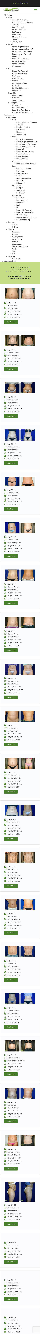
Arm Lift (15, 25)
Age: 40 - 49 (12, 350)
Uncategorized (10, 261)
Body (10, 17)
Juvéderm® (20, 190)
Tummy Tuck (17, 42)
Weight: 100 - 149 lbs (15, 361)
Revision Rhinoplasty (20, 88)
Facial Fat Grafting (19, 83)
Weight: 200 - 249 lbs (15, 690)
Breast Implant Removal (21, 54)
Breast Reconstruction (20, 59)
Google (15, 234)
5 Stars (15, 227)
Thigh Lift (16, 39)
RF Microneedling (23, 220)
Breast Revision (18, 64)
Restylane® (20, 193)
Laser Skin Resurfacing (21, 110)
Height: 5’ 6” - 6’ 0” (14, 311)
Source (11, 229)
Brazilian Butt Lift (19, 30)
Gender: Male (12, 728)
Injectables (12, 93)
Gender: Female (13, 306)
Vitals (14, 249)
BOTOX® (19, 188)
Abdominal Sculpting (20, 20)
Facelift (15, 81)
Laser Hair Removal (19, 108)
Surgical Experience (20, 246)
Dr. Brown (16, 259)
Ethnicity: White (13, 308)
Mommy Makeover (19, 37)
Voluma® (15, 98)
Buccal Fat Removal (20, 71)
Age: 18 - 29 (12, 490)
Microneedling (21, 215)
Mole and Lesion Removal (26, 164)
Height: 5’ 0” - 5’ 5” (14, 499)
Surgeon (11, 256)
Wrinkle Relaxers (18, 100)
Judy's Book (17, 239)
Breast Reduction (19, 61)
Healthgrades (17, 237)
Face (10, 69)
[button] (35, 10)
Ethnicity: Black (13, 1211)
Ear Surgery (16, 76)
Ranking (11, 222)
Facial (18, 205)
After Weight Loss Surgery (22, 22)
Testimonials (9, 115)
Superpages (17, 244)
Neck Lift (15, 86)
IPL (17, 207)
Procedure (12, 117)
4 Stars (15, 225)
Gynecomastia (17, 66)
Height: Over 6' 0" (14, 1111)
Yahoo (14, 251)
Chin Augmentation (19, 73)
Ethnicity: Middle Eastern (16, 1061)
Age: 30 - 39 (12, 303)
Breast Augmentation (20, 47)
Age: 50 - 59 (12, 678)
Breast (10, 44)
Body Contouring (19, 27)
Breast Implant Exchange (22, 51)
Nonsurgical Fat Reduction (22, 112)
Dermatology (17, 161)
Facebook (16, 232)
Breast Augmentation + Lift (22, 49)
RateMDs (15, 242)
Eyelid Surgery (18, 78)
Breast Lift (16, 56)
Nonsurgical (12, 103)
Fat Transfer (17, 32)
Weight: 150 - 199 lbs (15, 314)
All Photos (8, 15)
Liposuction (16, 34)
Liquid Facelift (17, 95)
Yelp (14, 254)
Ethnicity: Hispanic (14, 543)
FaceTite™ (20, 203)
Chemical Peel (17, 105)
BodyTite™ (20, 198)
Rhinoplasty (16, 90)
